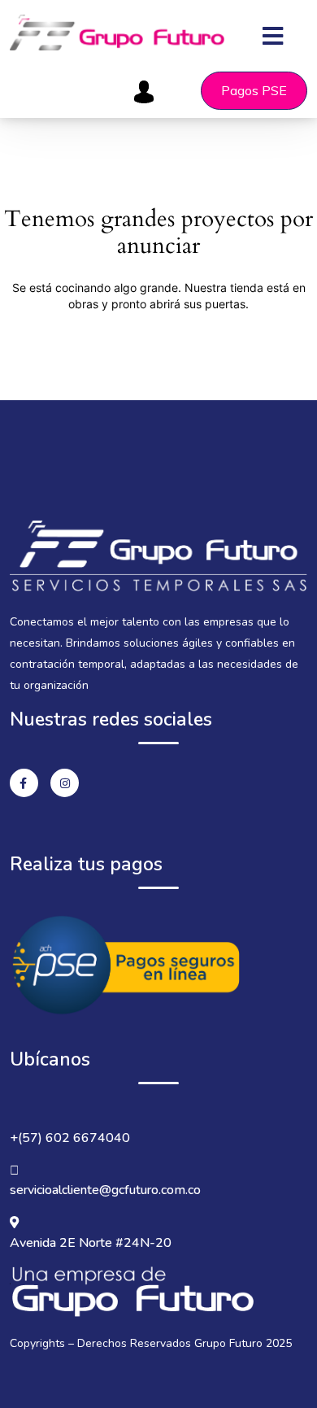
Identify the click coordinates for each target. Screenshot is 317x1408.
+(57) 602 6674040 (70, 1138)
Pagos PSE (254, 90)
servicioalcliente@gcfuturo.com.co (105, 1190)
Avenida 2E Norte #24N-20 (91, 1243)
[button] (285, 25)
